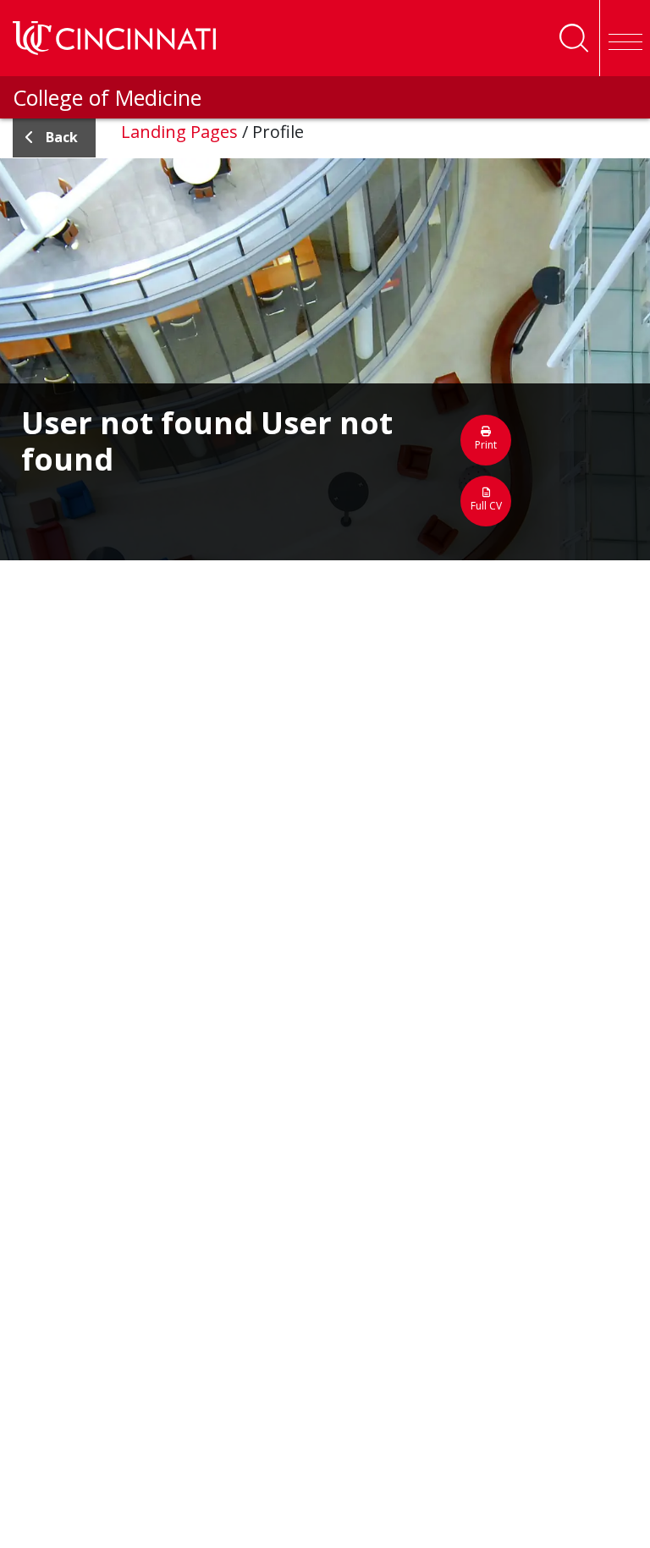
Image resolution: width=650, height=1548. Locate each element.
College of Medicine (107, 97)
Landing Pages (179, 131)
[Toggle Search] (573, 38)
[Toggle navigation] (624, 38)
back (62, 137)
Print (486, 445)
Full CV (486, 506)
